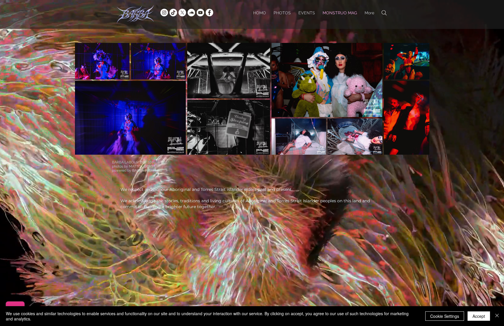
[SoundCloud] (191, 12)
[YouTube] (200, 12)
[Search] (384, 12)
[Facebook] (209, 12)
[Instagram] (164, 12)
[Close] (497, 316)
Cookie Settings (444, 316)
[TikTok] (173, 12)
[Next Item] (419, 98)
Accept (479, 316)
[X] (182, 12)
